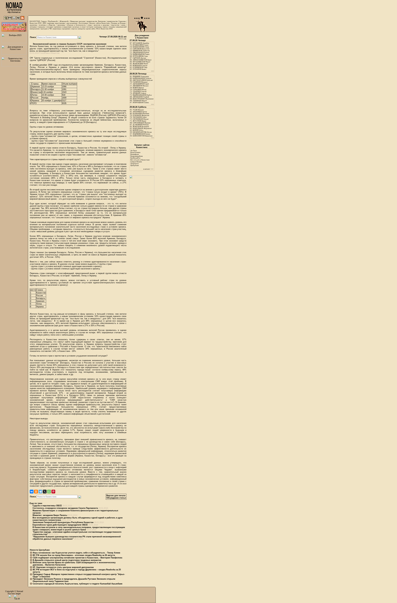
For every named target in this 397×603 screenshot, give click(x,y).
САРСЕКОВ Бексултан (141, 49)
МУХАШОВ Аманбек (141, 43)
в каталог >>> (148, 169)
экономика (61, 25)
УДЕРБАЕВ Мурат (140, 101)
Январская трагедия (77, 21)
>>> (152, 71)
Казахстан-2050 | (36, 23)
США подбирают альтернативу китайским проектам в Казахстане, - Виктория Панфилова (77, 558)
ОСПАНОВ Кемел (139, 69)
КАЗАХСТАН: (35, 21)
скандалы (41, 27)
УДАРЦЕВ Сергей (139, 91)
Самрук (44, 21)
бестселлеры (83, 23)
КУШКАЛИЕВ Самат (141, 45)
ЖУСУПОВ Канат (139, 121)
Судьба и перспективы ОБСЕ (47, 505)
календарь (98, 27)
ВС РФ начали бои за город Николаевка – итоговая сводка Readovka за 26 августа (74, 555)
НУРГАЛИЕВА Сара (140, 56)
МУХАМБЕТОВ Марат (141, 62)
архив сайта (90, 29)
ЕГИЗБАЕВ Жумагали (141, 115)
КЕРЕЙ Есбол (138, 130)
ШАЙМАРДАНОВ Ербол (142, 95)
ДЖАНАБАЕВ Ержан (141, 52)
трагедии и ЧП (46, 29)
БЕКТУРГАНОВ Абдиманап (143, 99)
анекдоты (81, 29)
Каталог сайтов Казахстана (99, 23)
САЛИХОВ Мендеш (140, 82)
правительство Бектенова (96, 21)
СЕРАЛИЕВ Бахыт (139, 89)
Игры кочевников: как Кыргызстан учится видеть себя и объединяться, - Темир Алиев (76, 553)
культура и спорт (79, 27)
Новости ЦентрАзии (40, 550)
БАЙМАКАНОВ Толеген (142, 78)
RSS (44, 23)
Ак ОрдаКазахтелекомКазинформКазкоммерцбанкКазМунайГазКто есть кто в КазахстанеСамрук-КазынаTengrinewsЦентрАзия (140, 158)
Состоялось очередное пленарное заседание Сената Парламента (65, 508)
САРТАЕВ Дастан (139, 58)
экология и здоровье (101, 25)
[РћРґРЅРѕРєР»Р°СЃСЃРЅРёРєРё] (36, 491)
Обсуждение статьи (116, 498)
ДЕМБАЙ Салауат (139, 93)
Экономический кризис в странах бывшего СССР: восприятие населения (69, 44)
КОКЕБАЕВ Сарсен (140, 65)
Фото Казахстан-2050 (104, 29)
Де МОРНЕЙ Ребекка (141, 125)
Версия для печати (115, 495)
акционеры (57, 29)
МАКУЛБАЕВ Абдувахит (142, 128)
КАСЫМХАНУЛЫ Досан (142, 132)
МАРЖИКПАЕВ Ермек (141, 134)
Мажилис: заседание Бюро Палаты (50, 515)
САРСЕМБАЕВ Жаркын (141, 123)
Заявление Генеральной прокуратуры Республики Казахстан (63, 522)
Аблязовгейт (64, 21)
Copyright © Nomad (14, 591)
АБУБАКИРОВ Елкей (141, 84)
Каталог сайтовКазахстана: (141, 146)
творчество (115, 25)
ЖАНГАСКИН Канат (140, 63)
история (90, 27)
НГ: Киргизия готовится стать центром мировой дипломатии (63, 567)
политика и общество (47, 25)
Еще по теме (36, 503)
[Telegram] (40, 491)
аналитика (33, 25)
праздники (66, 29)
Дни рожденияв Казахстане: (142, 36)
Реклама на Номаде (118, 23)
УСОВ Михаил (138, 110)
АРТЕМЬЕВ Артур (140, 112)
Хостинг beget (14, 593)
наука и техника (109, 27)
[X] (45, 491)
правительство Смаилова (116, 21)
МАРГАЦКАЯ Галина (141, 102)
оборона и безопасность (76, 25)
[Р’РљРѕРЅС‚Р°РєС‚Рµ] (31, 491)
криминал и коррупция (62, 27)
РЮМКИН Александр (141, 76)
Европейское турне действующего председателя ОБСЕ (60, 525)
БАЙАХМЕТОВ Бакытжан (142, 136)
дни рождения (72, 23)
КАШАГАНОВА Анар (141, 47)
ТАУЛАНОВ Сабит (140, 117)
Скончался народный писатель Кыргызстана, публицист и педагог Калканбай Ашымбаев (77, 584)
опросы (74, 29)
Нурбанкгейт (53, 21)
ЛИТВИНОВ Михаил (140, 86)
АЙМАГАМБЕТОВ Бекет (142, 60)
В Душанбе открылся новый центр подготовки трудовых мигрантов (67, 560)
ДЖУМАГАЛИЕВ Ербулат (143, 80)
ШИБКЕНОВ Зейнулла (141, 50)
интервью (33, 27)
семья (89, 25)
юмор (123, 25)
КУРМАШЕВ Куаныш (141, 113)
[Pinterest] (53, 491)
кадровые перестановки (56, 23)
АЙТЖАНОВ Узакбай (141, 97)
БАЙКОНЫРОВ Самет (141, 54)
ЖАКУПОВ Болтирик (141, 126)
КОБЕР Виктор (138, 87)
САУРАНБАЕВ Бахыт (141, 119)
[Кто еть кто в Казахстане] (141, 206)
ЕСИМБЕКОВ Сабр (140, 67)
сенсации (49, 27)
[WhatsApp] (49, 491)
